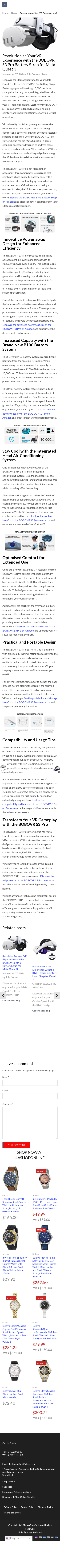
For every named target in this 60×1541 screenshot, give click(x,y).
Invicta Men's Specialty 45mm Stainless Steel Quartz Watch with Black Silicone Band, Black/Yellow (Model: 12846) (14, 1265)
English (14, 1538)
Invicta (35, 1195)
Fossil (5, 1195)
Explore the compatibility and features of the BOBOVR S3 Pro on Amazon (29, 804)
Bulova (35, 1254)
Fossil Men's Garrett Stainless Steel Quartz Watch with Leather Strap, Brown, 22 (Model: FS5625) (14, 1205)
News (14, 13)
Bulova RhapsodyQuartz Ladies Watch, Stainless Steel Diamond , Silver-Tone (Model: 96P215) (44, 1332)
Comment (7, 1104)
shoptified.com (34, 1532)
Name (5, 1077)
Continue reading (11, 1000)
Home (5, 13)
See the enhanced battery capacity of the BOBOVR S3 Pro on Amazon (29, 413)
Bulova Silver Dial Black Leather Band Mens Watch (12, 1394)
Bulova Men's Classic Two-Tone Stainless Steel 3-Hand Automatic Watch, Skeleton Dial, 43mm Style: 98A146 (43, 1398)
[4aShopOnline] (4, 4)
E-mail (5, 1090)
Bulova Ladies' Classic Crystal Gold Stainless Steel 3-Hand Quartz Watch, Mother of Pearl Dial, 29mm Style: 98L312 (15, 1333)
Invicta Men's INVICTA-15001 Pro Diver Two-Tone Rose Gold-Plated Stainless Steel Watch (45, 1203)
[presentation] (3, 995)
